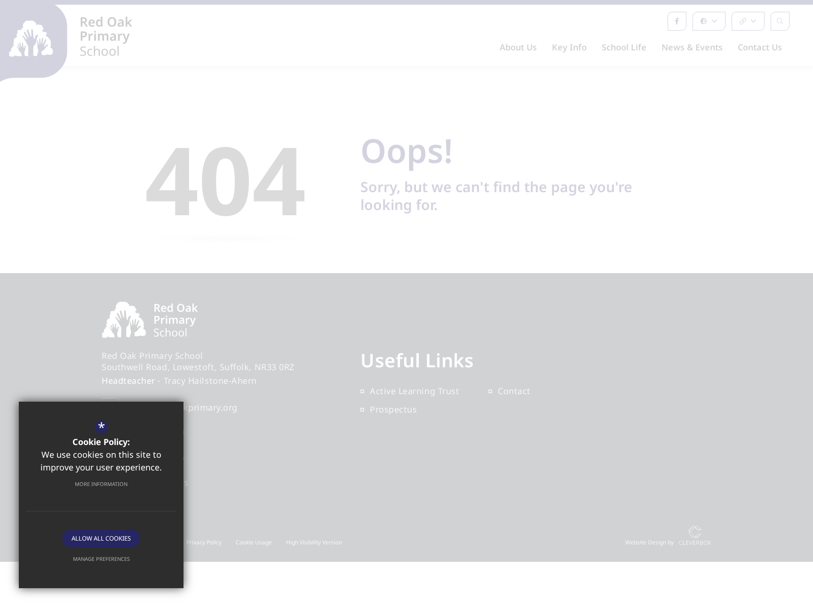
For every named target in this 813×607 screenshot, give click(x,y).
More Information (101, 483)
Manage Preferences (101, 558)
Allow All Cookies (101, 538)
